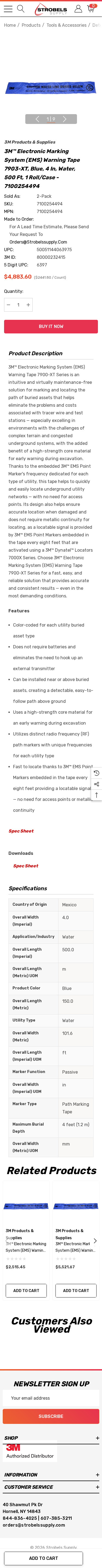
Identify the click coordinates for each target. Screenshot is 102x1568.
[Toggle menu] (8, 9)
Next (64, 119)
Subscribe (51, 1416)
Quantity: (13, 291)
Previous (37, 119)
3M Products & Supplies (29, 142)
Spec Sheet (20, 831)
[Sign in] (78, 9)
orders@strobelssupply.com (38, 242)
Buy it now (51, 326)
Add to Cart (43, 1558)
